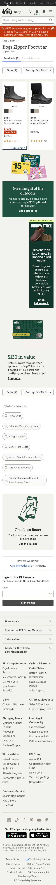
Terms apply (28, 205)
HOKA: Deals (15, 415)
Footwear (14, 41)
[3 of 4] (15, 106)
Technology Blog (39, 777)
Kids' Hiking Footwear (20, 467)
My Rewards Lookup (14, 676)
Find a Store (9, 800)
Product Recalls (14, 872)
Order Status (36, 668)
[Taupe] (37, 111)
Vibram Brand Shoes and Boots (25, 457)
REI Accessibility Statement (28, 880)
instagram (9, 820)
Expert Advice (31, 58)
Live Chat (7, 805)
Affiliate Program (12, 773)
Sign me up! (28, 602)
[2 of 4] (14, 106)
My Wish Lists (10, 681)
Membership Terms (27, 876)
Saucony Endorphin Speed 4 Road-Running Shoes (23, 480)
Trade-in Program (12, 745)
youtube (39, 820)
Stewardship (36, 781)
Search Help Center (13, 795)
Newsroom (35, 772)
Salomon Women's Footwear (24, 426)
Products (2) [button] (11, 58)
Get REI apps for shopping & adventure (28, 829)
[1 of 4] (12, 106)
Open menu (51, 11)
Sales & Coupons (39, 704)
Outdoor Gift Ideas (13, 704)
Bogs (4, 41)
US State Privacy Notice (38, 864)
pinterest (31, 820)
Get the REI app (28, 543)
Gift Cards (8, 708)
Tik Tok (16, 820)
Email (5, 587)
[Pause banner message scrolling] (52, 29)
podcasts (46, 820)
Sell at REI (8, 768)
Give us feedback (20, 565)
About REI (35, 758)
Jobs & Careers (10, 758)
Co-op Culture (10, 763)
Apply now (14, 378)
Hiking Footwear (17, 436)
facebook (24, 820)
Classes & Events (38, 731)
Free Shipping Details (41, 708)
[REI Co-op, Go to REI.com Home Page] (7, 11)
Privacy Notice (13, 864)
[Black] (6, 111)
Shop (17, 12)
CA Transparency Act (38, 872)
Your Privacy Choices (39, 859)
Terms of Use (12, 859)
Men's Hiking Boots (18, 446)
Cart (44, 11)
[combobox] (28, 20)
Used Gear (8, 740)
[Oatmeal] (10, 111)
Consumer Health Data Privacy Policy (28, 868)
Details (45, 581)
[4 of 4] (17, 106)
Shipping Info (37, 690)
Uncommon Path (39, 736)
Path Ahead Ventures (41, 741)
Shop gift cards (28, 210)
